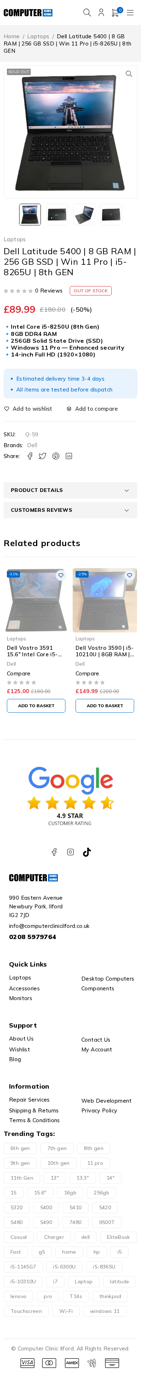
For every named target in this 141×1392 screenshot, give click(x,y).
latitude (119, 1281)
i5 (120, 1252)
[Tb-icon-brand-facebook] (54, 852)
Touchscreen (26, 1311)
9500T (107, 1222)
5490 (46, 1222)
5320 (16, 1207)
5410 (75, 1207)
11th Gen (21, 1178)
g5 (42, 1252)
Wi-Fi (66, 1311)
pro (48, 1296)
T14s (75, 1296)
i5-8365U (104, 1266)
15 (13, 1192)
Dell (32, 445)
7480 (75, 1222)
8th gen (93, 1148)
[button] (129, 73)
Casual (18, 1237)
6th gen (20, 1148)
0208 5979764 (32, 937)
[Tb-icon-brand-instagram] (70, 852)
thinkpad (110, 1296)
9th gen (20, 1163)
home (69, 1252)
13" (55, 1178)
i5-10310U (23, 1281)
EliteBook (118, 1237)
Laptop (84, 1281)
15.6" (40, 1192)
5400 (46, 1207)
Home (12, 36)
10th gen (58, 1163)
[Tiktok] (86, 852)
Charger (54, 1237)
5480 (16, 1222)
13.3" (82, 1178)
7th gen (57, 1148)
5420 (105, 1207)
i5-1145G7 (23, 1266)
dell (85, 1237)
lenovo (18, 1296)
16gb (70, 1192)
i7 (55, 1281)
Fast (15, 1252)
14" (110, 1178)
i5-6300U (64, 1266)
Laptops (38, 36)
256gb (101, 1192)
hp (97, 1252)
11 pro (95, 1163)
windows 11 (105, 1311)
